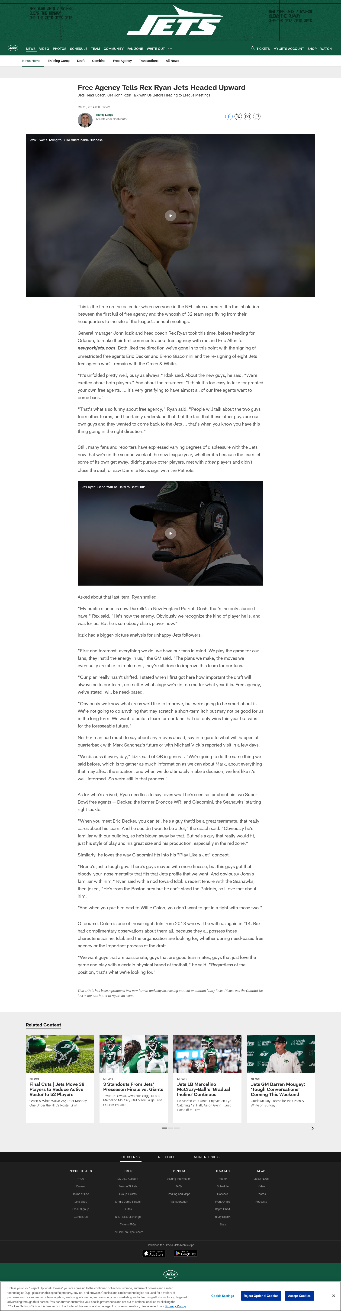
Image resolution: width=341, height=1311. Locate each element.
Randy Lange (104, 114)
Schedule (222, 1186)
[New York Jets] (170, 1275)
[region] (170, 1296)
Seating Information (179, 1178)
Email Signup (80, 1209)
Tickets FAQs (128, 1224)
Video (261, 1186)
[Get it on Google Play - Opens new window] (186, 1255)
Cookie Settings (222, 1296)
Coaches (222, 1194)
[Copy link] (257, 117)
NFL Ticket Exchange (128, 1216)
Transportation (179, 1201)
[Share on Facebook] (229, 119)
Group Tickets (128, 1194)
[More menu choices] (170, 48)
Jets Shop (80, 1201)
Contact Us (81, 1216)
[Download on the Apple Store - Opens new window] (154, 1254)
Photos (261, 1194)
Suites (128, 1209)
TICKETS (127, 1171)
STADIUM (179, 1171)
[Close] (333, 1296)
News (261, 1171)
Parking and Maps (179, 1194)
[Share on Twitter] (238, 119)
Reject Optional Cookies (261, 1296)
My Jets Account (127, 1178)
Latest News (261, 1178)
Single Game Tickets (128, 1201)
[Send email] (247, 119)
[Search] (253, 48)
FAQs (80, 1178)
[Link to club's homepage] (13, 48)
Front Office (222, 1201)
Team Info (223, 1171)
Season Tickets (128, 1186)
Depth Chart (222, 1209)
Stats (222, 1224)
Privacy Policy (175, 1306)
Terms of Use (81, 1194)
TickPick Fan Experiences (127, 1232)
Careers (81, 1186)
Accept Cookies (299, 1296)
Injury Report (223, 1216)
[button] (170, 215)
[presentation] (313, 1128)
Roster (223, 1178)
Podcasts (261, 1201)
